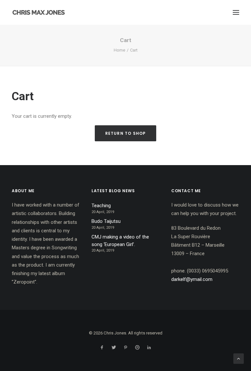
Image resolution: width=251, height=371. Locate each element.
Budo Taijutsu (106, 221)
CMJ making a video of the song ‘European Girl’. (120, 240)
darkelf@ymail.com (191, 279)
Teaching (101, 206)
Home (119, 50)
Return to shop (125, 133)
